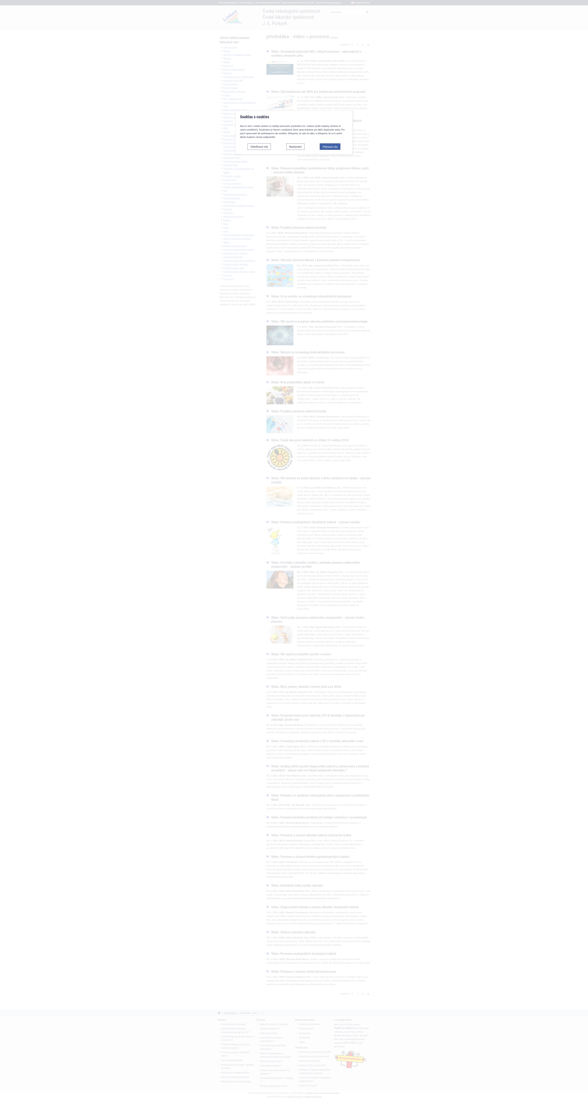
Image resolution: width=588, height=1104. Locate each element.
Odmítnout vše (259, 146)
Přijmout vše (330, 147)
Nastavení (295, 146)
